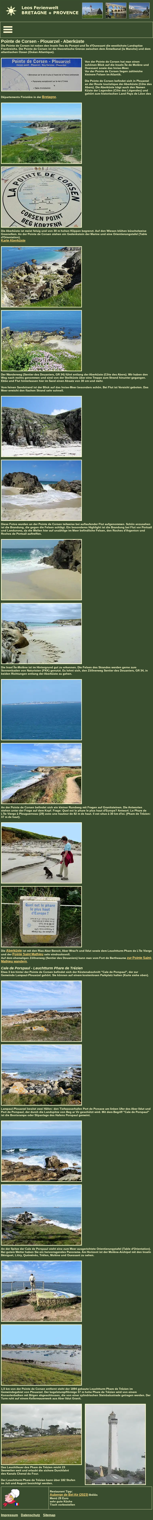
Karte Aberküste (13, 240)
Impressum (9, 1515)
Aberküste (14, 950)
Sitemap (49, 1515)
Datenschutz (30, 1515)
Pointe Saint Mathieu (27, 954)
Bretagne (49, 97)
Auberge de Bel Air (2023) (69, 1494)
